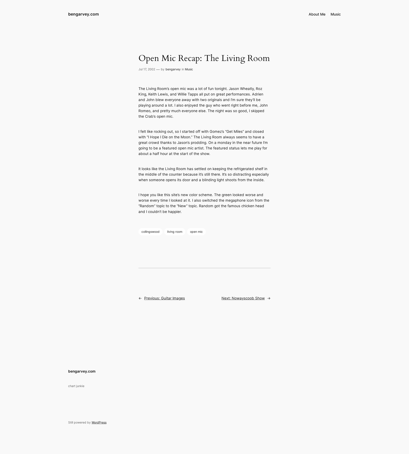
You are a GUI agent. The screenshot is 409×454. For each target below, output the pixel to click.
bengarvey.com (83, 14)
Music (189, 69)
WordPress (99, 422)
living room (174, 231)
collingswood (150, 231)
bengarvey (173, 69)
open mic (196, 231)
